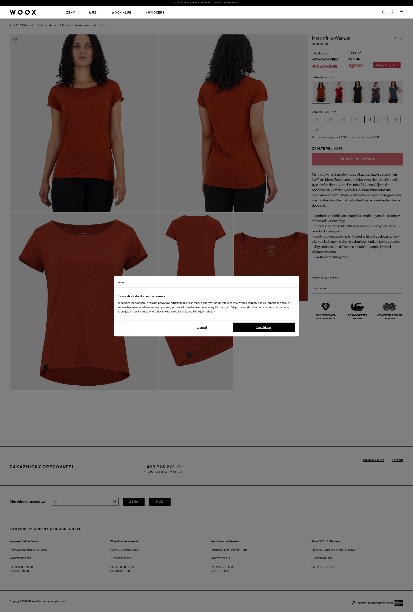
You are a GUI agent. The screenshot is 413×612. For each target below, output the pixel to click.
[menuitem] (70, 12)
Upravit (202, 327)
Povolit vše (263, 327)
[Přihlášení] (392, 12)
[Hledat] (384, 12)
